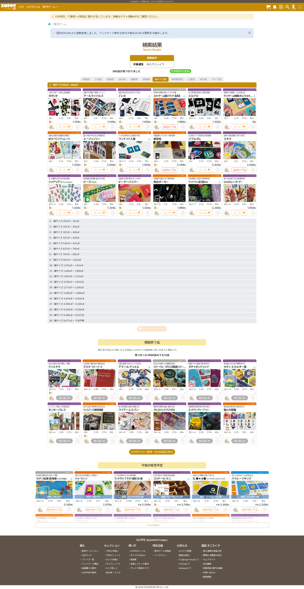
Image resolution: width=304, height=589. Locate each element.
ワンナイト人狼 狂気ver (198, 182)
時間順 (146, 79)
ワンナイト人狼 (127, 139)
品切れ (166, 127)
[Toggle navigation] (300, 7)
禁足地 (157, 139)
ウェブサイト (209, 559)
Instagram (183, 568)
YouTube (183, 564)
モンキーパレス (57, 410)
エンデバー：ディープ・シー (199, 410)
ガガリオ (53, 96)
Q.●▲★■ (199, 478)
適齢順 (134, 79)
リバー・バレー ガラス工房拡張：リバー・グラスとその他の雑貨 (178, 367)
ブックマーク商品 (90, 564)
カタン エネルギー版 (235, 367)
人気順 (98, 79)
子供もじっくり (113, 555)
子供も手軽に (112, 551)
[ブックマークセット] (274, 7)
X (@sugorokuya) (187, 559)
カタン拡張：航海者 (46, 478)
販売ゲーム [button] (49, 6)
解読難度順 (177, 79)
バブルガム (195, 139)
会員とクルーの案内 (139, 564)
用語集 (133, 559)
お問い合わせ (209, 572)
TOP (21, 6)
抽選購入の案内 (89, 568)
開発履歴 (207, 577)
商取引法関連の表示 (212, 555)
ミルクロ (193, 96)
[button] (180, 71)
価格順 (110, 79)
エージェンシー (91, 139)
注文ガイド (87, 555)
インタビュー (161, 555)
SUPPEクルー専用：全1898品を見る (152, 451)
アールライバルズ (93, 96)
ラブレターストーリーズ (92, 367)
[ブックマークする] (77, 126)
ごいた (122, 96)
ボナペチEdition (137, 555)
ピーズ (87, 182)
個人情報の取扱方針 (212, 551)
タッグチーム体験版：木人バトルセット (238, 96)
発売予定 (51, 509)
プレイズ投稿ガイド (139, 568)
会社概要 (207, 564)
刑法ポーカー (161, 182)
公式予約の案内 (89, 572)
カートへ (63, 127)
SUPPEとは (33, 6)
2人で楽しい (112, 568)
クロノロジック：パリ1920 (164, 410)
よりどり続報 (185, 551)
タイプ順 (216, 79)
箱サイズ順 (160, 79)
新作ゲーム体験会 (163, 551)
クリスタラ (54, 367)
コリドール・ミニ (162, 478)
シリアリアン (55, 182)
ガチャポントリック (199, 367)
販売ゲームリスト (90, 551)
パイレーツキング (241, 478)
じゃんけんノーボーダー (233, 182)
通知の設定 (184, 555)
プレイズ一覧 (88, 559)
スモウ (227, 139)
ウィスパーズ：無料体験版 (93, 410)
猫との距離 (230, 410)
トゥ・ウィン (81, 478)
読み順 (122, 79)
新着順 (86, 79)
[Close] (249, 32)
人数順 (191, 79)
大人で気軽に (112, 559)
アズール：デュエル (129, 367)
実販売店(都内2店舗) (213, 568)
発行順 (203, 79)
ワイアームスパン (128, 410)
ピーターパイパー (128, 182)
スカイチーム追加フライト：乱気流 (167, 96)
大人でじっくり (113, 564)
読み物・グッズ (113, 572)
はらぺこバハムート (59, 139)
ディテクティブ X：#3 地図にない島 (128, 478)
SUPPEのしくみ (137, 551)
